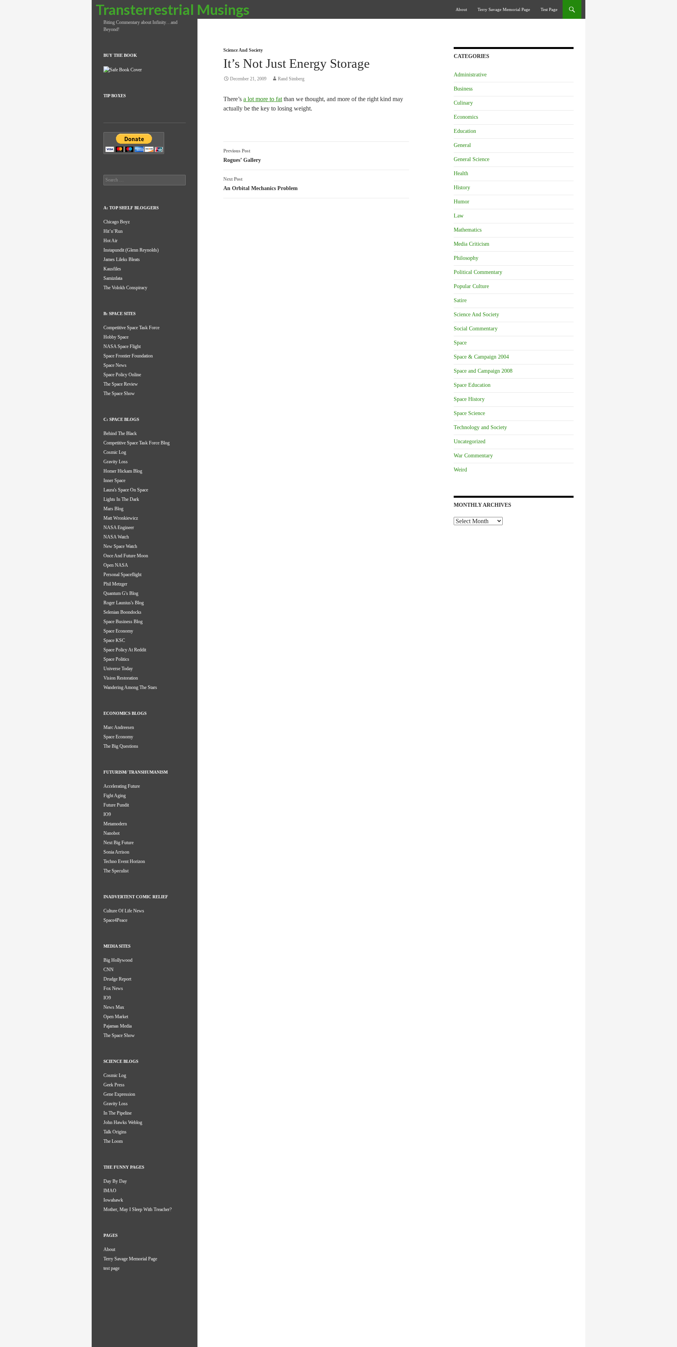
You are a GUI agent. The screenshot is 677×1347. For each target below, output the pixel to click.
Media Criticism (471, 244)
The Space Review (120, 384)
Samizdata (112, 278)
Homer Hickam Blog (122, 471)
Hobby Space (116, 337)
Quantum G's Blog (120, 593)
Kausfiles (112, 269)
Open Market (115, 1016)
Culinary (463, 103)
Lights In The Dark (121, 499)
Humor (461, 202)
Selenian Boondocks (122, 612)
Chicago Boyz (116, 222)
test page (549, 9)
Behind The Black (120, 433)
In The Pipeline (117, 1113)
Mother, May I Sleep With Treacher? (137, 1209)
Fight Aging (114, 795)
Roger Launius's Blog (123, 603)
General (462, 145)
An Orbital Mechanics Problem (260, 183)
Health (461, 173)
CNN (108, 969)
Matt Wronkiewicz (120, 518)
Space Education (472, 385)
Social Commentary (476, 329)
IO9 (107, 814)
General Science (471, 159)
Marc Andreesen (118, 727)
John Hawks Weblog (122, 1122)
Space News (115, 365)
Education (465, 131)
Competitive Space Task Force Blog (136, 443)
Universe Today (118, 668)
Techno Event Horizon (124, 861)
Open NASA (115, 565)
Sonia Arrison (116, 852)
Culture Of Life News (123, 911)
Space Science (469, 413)
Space (460, 343)
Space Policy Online (122, 374)
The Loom (113, 1141)
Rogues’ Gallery (242, 155)
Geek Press (114, 1085)
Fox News (113, 988)
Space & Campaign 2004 (481, 357)
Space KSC (114, 640)
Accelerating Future (121, 786)
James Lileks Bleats (121, 259)
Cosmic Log (114, 452)
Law (458, 216)
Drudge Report (117, 979)
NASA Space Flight (122, 346)
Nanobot (111, 833)
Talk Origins (115, 1132)
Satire (460, 300)
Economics (466, 117)
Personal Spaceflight (122, 574)
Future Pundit (116, 805)
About (461, 9)
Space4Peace (115, 920)
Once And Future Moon (125, 555)
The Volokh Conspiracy (125, 287)
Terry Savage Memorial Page (504, 9)
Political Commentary (478, 272)
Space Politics (116, 659)
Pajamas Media (117, 1026)
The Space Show (119, 393)
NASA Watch (116, 537)
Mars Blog (113, 508)
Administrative (470, 75)
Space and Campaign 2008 (483, 371)
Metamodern (115, 824)
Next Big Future (118, 842)
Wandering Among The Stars (130, 687)
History (462, 187)
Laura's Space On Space (125, 490)
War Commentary (473, 456)
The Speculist (116, 871)
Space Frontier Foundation (128, 356)
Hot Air (110, 240)
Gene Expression (119, 1094)
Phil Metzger (115, 584)
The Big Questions (120, 746)
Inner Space (114, 480)
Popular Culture (471, 286)
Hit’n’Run (113, 231)
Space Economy (118, 631)
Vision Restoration (120, 678)
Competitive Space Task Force (131, 327)
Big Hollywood (117, 960)
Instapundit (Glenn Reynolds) (131, 250)
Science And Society (243, 50)
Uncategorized (469, 441)
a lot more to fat (262, 99)
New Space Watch (120, 546)
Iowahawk (113, 1200)
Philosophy (466, 258)
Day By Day (115, 1181)
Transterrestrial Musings (173, 9)
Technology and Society (480, 427)
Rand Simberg (291, 79)
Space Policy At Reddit (124, 650)
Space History (469, 399)
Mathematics (468, 230)
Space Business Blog (123, 621)
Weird (460, 470)
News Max (113, 1007)
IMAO (109, 1190)
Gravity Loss (115, 461)
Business (463, 89)
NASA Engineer (118, 527)
